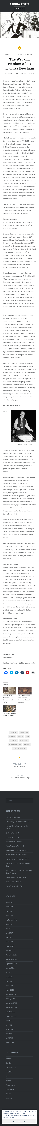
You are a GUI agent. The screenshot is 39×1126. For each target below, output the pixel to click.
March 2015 (10, 1042)
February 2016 (11, 994)
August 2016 (10, 968)
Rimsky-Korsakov (15, 744)
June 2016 (9, 977)
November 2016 (11, 959)
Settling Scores (19, 3)
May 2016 (9, 981)
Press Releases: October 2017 (16, 855)
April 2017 (9, 942)
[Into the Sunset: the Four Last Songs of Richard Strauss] (25, 690)
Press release (10, 1085)
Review (8, 1094)
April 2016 (9, 985)
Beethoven (24, 732)
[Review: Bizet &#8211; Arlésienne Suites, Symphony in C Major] (9, 690)
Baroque (9, 1059)
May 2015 (9, 1034)
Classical (9, 55)
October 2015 (10, 1012)
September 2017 (11, 920)
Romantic (29, 55)
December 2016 (11, 955)
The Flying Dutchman (13, 817)
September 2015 (11, 1016)
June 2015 (9, 1029)
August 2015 (10, 1021)
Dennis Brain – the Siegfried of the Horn (9, 716)
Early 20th (19, 55)
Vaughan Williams (19, 748)
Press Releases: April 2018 (15, 846)
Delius (20, 736)
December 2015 (11, 1003)
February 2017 (11, 950)
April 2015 (9, 1038)
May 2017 (9, 937)
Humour (8, 1081)
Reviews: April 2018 (12, 833)
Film (7, 1076)
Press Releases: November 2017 (17, 850)
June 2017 (9, 933)
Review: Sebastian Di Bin (14, 842)
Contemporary (11, 1067)
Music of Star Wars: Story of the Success (17, 827)
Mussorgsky (24, 740)
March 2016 (10, 990)
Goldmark (13, 740)
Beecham (14, 732)
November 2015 (11, 1007)
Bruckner (12, 736)
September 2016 (11, 964)
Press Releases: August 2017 (16, 877)
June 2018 (9, 907)
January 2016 (10, 999)
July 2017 (9, 929)
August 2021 (10, 902)
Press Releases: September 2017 (17, 859)
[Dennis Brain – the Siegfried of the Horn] (9, 708)
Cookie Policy (11, 1117)
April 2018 (9, 915)
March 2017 (10, 946)
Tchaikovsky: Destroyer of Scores (17, 822)
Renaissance (10, 1089)
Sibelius (26, 744)
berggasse (15, 74)
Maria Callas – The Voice (14, 882)
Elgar (27, 736)
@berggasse (7, 657)
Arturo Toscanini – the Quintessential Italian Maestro (19, 872)
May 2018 (9, 911)
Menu (20, 9)
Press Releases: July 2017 (14, 886)
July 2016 (9, 972)
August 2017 (10, 924)
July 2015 (9, 1025)
